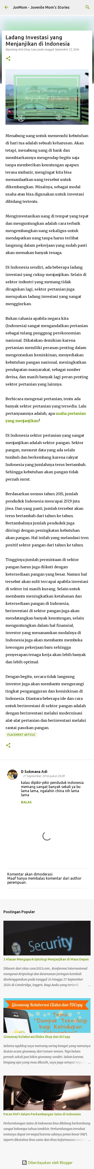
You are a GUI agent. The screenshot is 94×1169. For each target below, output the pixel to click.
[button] (8, 59)
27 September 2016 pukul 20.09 (44, 776)
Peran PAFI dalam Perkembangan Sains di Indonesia (42, 1114)
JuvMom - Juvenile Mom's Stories (41, 7)
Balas (26, 802)
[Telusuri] (87, 7)
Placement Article (21, 734)
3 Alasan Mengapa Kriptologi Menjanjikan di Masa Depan (46, 959)
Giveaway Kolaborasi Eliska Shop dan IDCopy (36, 1037)
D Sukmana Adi (34, 772)
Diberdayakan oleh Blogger (50, 1163)
